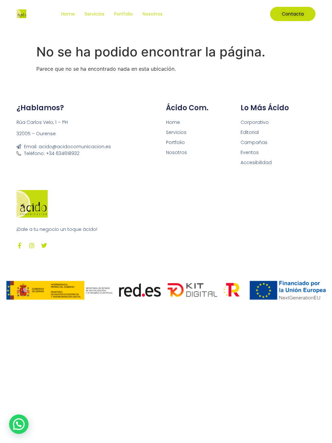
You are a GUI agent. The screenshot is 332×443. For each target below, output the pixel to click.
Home (68, 14)
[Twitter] (44, 245)
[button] (19, 424)
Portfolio (123, 14)
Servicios (94, 14)
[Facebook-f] (19, 245)
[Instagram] (32, 245)
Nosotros (152, 14)
